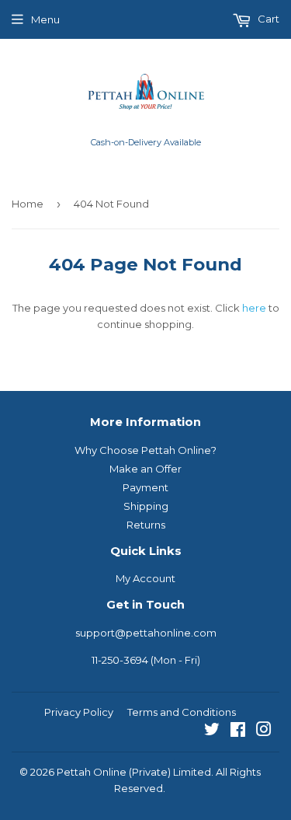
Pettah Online (91, 772)
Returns (145, 524)
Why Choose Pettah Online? (145, 450)
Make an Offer (145, 468)
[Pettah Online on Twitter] (212, 731)
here (254, 308)
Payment (145, 487)
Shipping (145, 506)
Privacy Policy (78, 712)
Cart (267, 18)
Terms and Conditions (181, 712)
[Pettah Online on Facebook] (238, 731)
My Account (145, 578)
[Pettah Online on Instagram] (264, 731)
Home (27, 203)
